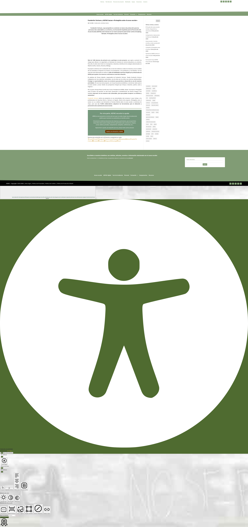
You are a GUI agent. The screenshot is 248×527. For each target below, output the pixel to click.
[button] (96, 198)
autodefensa (154, 90)
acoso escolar (154, 86)
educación (148, 105)
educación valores (155, 105)
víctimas (147, 141)
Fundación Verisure (93, 98)
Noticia (107, 23)
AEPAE (154, 88)
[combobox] (48, 192)
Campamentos (141, 14)
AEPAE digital (108, 14)
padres (155, 124)
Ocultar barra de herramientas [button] (7, 452)
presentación (148, 129)
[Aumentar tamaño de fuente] (2, 453)
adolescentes (148, 88)
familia (157, 112)
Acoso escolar (100, 14)
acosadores (148, 86)
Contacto (145, 2)
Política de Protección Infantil (65, 183)
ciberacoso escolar (149, 95)
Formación (132, 14)
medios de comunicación (150, 121)
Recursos (149, 14)
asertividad (148, 90)
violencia (155, 138)
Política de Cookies (50, 183)
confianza (148, 102)
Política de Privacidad (38, 183)
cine (147, 98)
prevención (155, 129)
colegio (153, 100)
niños (151, 124)
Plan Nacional (109, 2)
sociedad (156, 133)
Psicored (126, 14)
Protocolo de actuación (118, 2)
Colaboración (97, 23)
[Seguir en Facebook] (221, 1)
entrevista (148, 112)
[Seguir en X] (224, 1)
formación (148, 114)
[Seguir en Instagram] (226, 1)
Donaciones (139, 2)
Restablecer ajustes (4, 517)
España (153, 112)
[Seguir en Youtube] (231, 1)
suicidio (147, 136)
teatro (152, 136)
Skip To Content (4, 515)
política (154, 126)
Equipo (133, 2)
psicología (148, 133)
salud (152, 133)
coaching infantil (152, 98)
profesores (148, 131)
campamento (153, 93)
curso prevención (154, 102)
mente (147, 124)
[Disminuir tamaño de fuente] (2, 456)
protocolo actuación (155, 131)
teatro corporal (149, 138)
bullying (147, 93)
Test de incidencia (118, 14)
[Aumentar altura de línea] (2, 468)
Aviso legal (28, 183)
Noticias (102, 2)
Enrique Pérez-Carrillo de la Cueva (152, 110)
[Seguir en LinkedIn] (228, 1)
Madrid (157, 117)
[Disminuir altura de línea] (2, 472)
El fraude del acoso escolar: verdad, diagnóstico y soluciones (153, 29)
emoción (147, 107)
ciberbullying (157, 95)
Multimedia (127, 2)
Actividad (103, 23)
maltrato (147, 119)
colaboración (148, 100)
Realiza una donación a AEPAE (114, 131)
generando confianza (150, 117)
